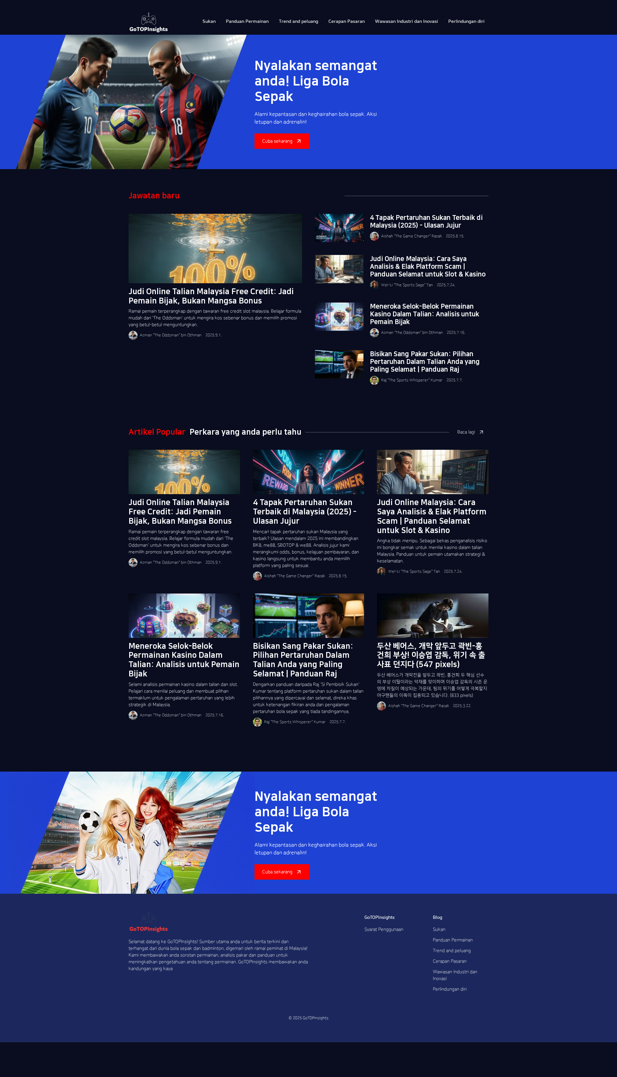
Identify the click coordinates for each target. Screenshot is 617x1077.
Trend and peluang (452, 950)
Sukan (439, 929)
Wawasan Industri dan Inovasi (455, 975)
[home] (149, 22)
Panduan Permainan (453, 940)
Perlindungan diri (450, 989)
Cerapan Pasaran (450, 961)
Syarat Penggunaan (383, 929)
